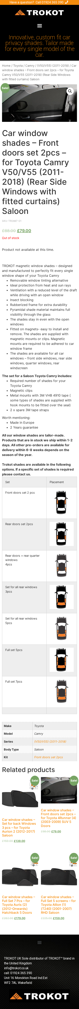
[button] (39, 26)
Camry (29, 66)
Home (6, 66)
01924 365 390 (52, 2)
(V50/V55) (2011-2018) (53, 66)
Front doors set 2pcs (48, 757)
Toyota (18, 66)
